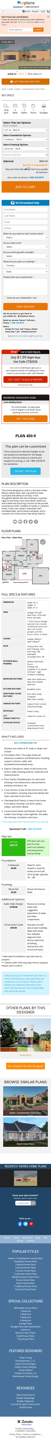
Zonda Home (25, 1407)
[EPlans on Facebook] (20, 1224)
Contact (30, 1240)
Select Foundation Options (17, 135)
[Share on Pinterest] (36, 522)
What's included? (10, 125)
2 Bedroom (25, 1314)
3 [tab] (25, 71)
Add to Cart (25, 187)
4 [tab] (29, 71)
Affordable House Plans (25, 1308)
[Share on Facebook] (25, 522)
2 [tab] (21, 71)
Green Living (25, 1357)
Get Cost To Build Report (25, 379)
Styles (16, 1237)
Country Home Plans (25, 1270)
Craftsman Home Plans (25, 1273)
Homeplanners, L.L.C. (25, 1360)
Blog (38, 1237)
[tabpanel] (25, 53)
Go (33, 1203)
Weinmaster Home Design (25, 1376)
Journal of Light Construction (25, 1404)
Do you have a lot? (12, 242)
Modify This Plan (25, 471)
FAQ (45, 1237)
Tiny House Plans (25, 1339)
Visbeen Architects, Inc (25, 1373)
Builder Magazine (25, 1401)
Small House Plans (25, 1336)
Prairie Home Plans (25, 1280)
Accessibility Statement (25, 1437)
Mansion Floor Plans (25, 1332)
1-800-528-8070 (31, 7)
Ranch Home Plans (25, 1283)
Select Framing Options (15, 144)
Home (4, 89)
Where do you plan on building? (19, 261)
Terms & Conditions (25, 22)
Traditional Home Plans (25, 1286)
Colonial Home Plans (25, 1267)
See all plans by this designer (25, 1066)
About (20, 1240)
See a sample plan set (25, 742)
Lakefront (25, 1329)
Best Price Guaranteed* (35, 165)
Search (7, 1237)
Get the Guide (25, 418)
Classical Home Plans (25, 1264)
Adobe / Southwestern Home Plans (30, 89)
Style (11, 89)
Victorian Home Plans (25, 1289)
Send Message (25, 306)
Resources (27, 1237)
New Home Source (25, 1394)
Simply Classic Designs (25, 1367)
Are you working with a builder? (18, 252)
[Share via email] (15, 522)
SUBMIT (38, 29)
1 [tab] (17, 71)
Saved (27, 11)
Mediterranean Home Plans (25, 1277)
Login (43, 11)
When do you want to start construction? (23, 233)
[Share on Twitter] (30, 522)
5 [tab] (34, 71)
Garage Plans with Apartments (26, 1326)
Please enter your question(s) (18, 277)
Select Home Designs (25, 1363)
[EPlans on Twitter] (25, 1224)
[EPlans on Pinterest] (31, 1224)
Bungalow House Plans (25, 1261)
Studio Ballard (25, 1370)
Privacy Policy (37, 336)
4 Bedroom (25, 1320)
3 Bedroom (25, 1317)
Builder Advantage (25, 1398)
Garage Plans (25, 1323)
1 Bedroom (25, 1311)
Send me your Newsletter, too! (22, 297)
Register (35, 11)
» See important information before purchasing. (25, 821)
